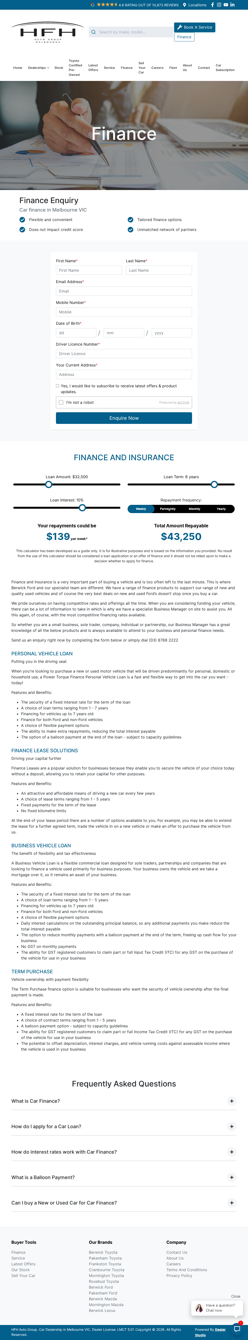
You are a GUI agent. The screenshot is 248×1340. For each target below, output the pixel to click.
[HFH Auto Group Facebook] (213, 4)
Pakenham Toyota (105, 1258)
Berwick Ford (101, 1287)
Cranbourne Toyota (106, 1269)
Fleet (173, 68)
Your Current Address (77, 365)
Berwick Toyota (103, 1252)
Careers (157, 68)
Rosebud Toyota (104, 1281)
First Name (67, 260)
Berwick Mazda (103, 1298)
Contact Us (176, 1252)
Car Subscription (225, 67)
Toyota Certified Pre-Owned (75, 68)
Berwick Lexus (102, 1310)
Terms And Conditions (186, 1269)
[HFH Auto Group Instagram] (220, 4)
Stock (58, 68)
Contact (204, 68)
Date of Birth (69, 323)
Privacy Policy (179, 1275)
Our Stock (20, 1269)
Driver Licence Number (78, 344)
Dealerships (37, 68)
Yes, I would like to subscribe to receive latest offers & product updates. (119, 388)
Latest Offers (93, 67)
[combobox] (131, 32)
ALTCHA (183, 402)
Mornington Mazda (106, 1304)
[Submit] (94, 32)
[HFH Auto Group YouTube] (227, 4)
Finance (127, 68)
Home (17, 68)
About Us (187, 67)
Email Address (70, 281)
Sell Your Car (142, 67)
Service (109, 68)
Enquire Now (124, 418)
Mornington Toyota (106, 1275)
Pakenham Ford (103, 1293)
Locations (197, 4)
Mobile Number (71, 302)
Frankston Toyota (105, 1263)
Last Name (136, 260)
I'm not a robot (80, 402)
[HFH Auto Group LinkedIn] (233, 4)
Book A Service (198, 27)
